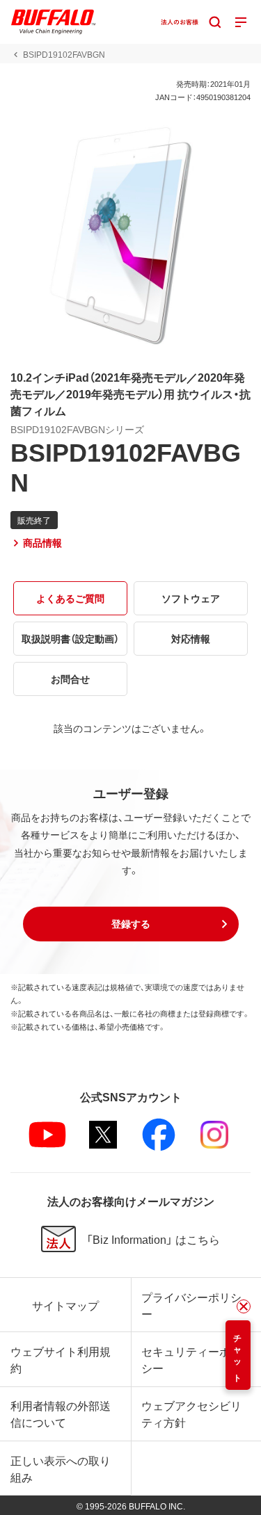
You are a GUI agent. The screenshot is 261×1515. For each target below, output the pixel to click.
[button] (131, 924)
